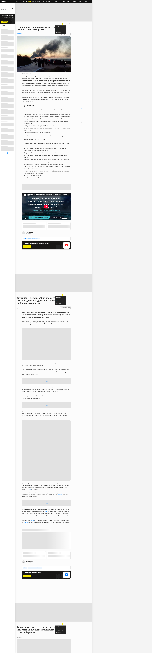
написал (55, 411)
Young (64, 1)
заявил (66, 387)
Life (52, 1)
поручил (32, 520)
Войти (86, 1)
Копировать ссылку (66, 34)
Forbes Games (26, 1)
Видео (49, 1)
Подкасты (45, 1)
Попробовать (58, 32)
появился (30, 396)
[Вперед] (72, 226)
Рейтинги (34, 1)
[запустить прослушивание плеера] (65, 24)
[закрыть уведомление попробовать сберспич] (65, 27)
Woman (56, 1)
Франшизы (39, 1)
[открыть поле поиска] (90, 1)
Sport (60, 1)
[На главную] (3, 1)
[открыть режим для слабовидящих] (62, 24)
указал (46, 511)
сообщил (60, 494)
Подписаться (27, 246)
